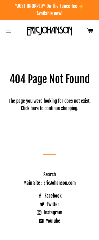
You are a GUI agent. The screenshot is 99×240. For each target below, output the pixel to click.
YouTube (52, 221)
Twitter (52, 204)
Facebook (52, 196)
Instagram (52, 212)
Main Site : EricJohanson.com (49, 183)
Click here (30, 108)
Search (49, 174)
